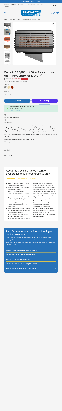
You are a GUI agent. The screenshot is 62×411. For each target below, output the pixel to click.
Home (5, 19)
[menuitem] (7, 4)
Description (10, 179)
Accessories (21, 4)
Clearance (6, 4)
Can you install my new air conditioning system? (21, 250)
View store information (16, 110)
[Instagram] (56, 6)
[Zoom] (54, 24)
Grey (5, 87)
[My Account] (54, 13)
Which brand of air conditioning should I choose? (21, 268)
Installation (13, 4)
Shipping (13, 81)
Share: (6, 155)
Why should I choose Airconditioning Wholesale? (21, 264)
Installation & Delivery (27, 179)
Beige (9, 87)
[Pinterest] (12, 155)
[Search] (51, 13)
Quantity (6, 91)
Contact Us (7, 6)
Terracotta (12, 87)
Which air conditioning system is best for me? (20, 255)
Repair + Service (31, 4)
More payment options (44, 103)
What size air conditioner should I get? (18, 259)
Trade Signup (39, 4)
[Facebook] (54, 6)
